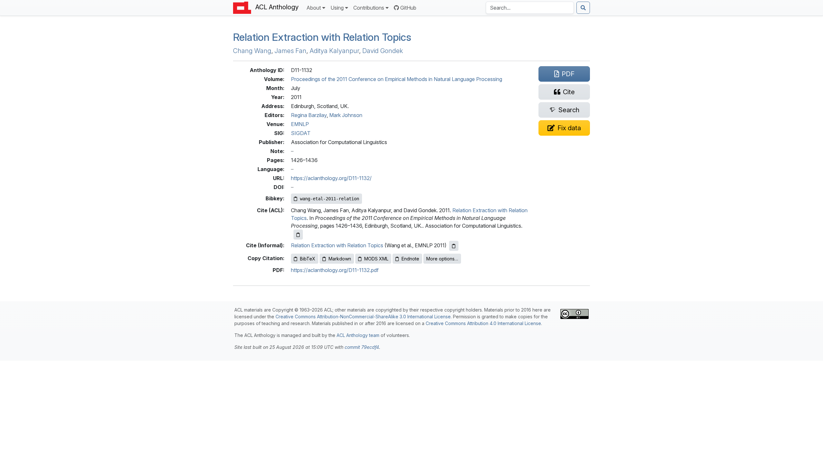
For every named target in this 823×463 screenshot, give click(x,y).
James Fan (290, 51)
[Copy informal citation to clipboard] (453, 246)
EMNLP (300, 124)
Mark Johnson (345, 115)
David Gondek (382, 51)
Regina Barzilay (309, 115)
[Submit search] (583, 8)
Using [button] (337, 8)
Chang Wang (252, 51)
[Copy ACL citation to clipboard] (298, 235)
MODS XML (376, 258)
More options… (442, 258)
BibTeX (307, 258)
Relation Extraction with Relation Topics (322, 37)
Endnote (410, 258)
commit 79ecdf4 (362, 347)
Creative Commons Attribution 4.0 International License (483, 323)
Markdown (340, 258)
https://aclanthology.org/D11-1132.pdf (335, 270)
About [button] (313, 8)
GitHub (408, 8)
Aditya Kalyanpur (334, 51)
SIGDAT (301, 133)
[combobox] (530, 8)
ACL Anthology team (358, 335)
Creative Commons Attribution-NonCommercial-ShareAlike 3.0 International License (363, 316)
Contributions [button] (368, 8)
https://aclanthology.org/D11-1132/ (331, 178)
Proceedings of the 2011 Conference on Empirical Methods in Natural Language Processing (396, 79)
